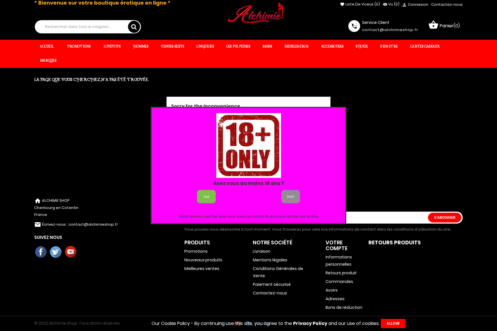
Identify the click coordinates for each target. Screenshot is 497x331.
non (290, 196)
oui (206, 196)
